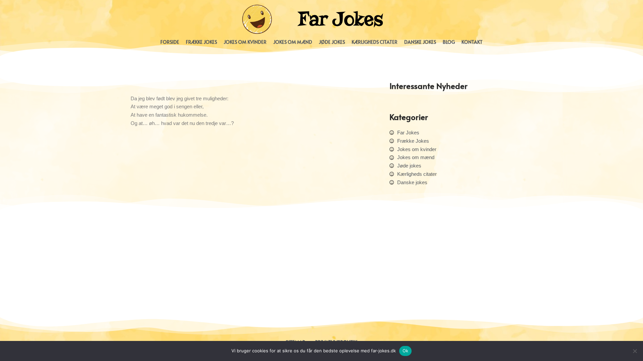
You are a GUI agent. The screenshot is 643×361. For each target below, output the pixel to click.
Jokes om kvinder (245, 42)
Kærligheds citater (375, 42)
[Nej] (634, 351)
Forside (169, 42)
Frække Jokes (201, 42)
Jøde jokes (332, 42)
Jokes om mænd (292, 42)
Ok (406, 350)
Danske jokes (420, 42)
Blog (449, 42)
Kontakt (472, 42)
